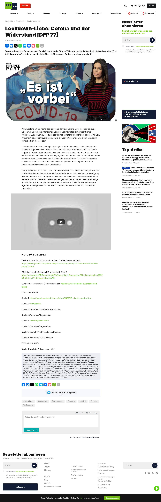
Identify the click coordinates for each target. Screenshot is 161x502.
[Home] (11, 6)
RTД (46, 480)
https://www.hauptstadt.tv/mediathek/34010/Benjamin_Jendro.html (60, 298)
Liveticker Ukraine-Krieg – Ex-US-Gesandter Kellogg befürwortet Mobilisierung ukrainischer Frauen (137, 157)
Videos (78, 13)
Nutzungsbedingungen (106, 470)
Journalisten (115, 13)
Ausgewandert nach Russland (78, 471)
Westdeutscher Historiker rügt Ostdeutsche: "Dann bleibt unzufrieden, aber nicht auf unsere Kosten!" (137, 205)
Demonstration (57, 401)
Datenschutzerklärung (106, 467)
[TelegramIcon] (131, 5)
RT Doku (74, 478)
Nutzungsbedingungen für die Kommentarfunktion (106, 479)
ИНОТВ (47, 476)
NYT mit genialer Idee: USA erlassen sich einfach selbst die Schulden (138, 193)
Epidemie (71, 401)
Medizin (83, 401)
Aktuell (13, 13)
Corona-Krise (28, 401)
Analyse (30, 13)
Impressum (102, 463)
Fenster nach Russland (52, 487)
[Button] (152, 40)
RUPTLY (47, 483)
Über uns (101, 473)
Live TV (25, 6)
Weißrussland (28, 405)
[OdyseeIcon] (143, 5)
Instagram (20, 487)
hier (81, 498)
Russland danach (77, 466)
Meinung (46, 13)
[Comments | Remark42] (61, 425)
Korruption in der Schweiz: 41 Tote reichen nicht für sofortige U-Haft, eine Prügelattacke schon (138, 170)
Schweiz (134, 13)
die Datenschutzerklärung (145, 46)
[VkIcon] (135, 5)
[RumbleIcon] (139, 5)
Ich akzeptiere (140, 46)
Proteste (94, 401)
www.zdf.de (35, 304)
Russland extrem (77, 475)
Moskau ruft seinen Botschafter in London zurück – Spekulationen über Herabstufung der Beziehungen (138, 182)
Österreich (149, 13)
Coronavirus (42, 401)
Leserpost (96, 13)
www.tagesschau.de (39, 320)
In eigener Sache (104, 484)
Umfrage (62, 13)
